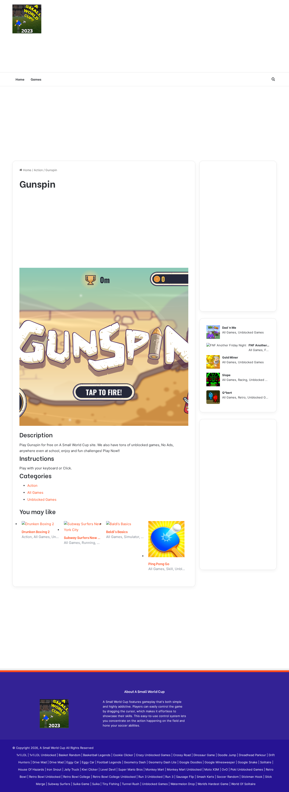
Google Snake (248, 762)
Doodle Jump (227, 755)
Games (36, 79)
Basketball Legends (97, 755)
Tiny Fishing (111, 784)
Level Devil (108, 769)
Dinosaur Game (204, 755)
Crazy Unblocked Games (153, 755)
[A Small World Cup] (26, 19)
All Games (35, 492)
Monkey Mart (155, 769)
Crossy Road (182, 755)
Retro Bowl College (77, 776)
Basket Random (70, 755)
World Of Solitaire (243, 784)
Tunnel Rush (131, 784)
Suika (96, 784)
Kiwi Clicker (90, 769)
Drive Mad (40, 762)
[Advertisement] (190, 36)
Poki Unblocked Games (247, 769)
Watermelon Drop (183, 784)
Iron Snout (54, 769)
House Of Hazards (31, 769)
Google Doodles (191, 762)
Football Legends (109, 762)
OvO (225, 769)
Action (38, 170)
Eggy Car (73, 762)
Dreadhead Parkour (253, 755)
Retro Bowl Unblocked (45, 776)
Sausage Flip (185, 776)
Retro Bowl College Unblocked (115, 776)
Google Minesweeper (220, 762)
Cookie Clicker (123, 755)
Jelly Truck (72, 769)
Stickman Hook (252, 776)
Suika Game (81, 784)
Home (20, 79)
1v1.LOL (22, 755)
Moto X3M (212, 769)
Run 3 (169, 776)
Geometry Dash (135, 762)
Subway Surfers (59, 784)
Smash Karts (206, 776)
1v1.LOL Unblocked (43, 755)
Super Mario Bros (131, 769)
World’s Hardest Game (213, 784)
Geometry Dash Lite (163, 762)
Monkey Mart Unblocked (185, 769)
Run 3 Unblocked (150, 776)
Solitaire (266, 762)
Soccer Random (228, 776)
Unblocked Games (41, 499)
